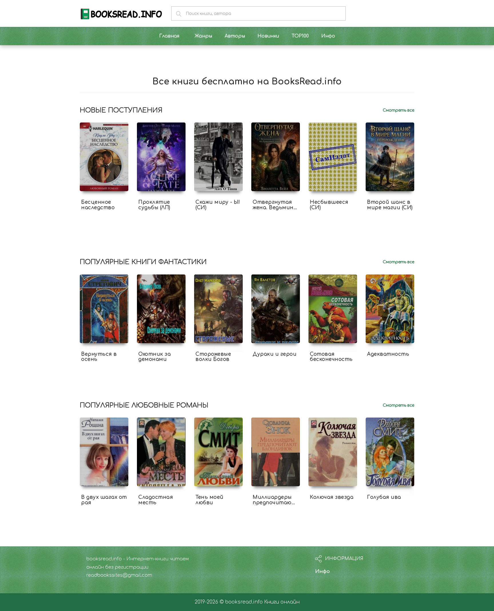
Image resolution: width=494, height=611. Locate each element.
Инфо (322, 571)
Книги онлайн (282, 602)
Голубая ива (384, 497)
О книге (104, 212)
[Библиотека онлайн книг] (121, 13)
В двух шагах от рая (104, 500)
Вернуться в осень (99, 356)
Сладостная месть (155, 500)
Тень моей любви (210, 500)
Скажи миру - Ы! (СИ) (218, 204)
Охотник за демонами (154, 356)
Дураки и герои (274, 354)
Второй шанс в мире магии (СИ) (390, 204)
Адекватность (388, 354)
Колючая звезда (331, 497)
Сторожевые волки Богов (213, 356)
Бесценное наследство (98, 204)
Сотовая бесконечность (331, 356)
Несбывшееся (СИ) (329, 204)
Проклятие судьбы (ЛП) (154, 204)
